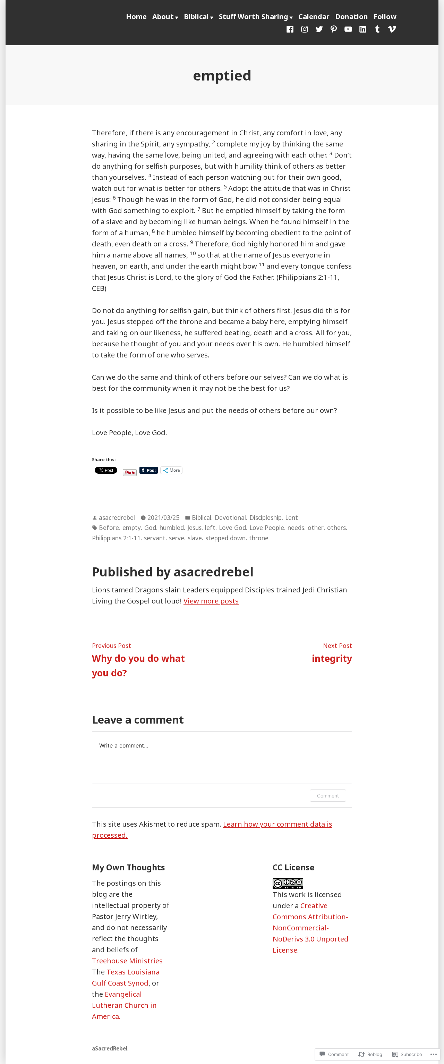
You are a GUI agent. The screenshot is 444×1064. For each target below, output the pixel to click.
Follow (385, 16)
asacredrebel (117, 517)
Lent (291, 517)
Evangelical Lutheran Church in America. (124, 1005)
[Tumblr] (377, 28)
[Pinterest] (333, 28)
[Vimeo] (390, 28)
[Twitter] (319, 28)
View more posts (211, 601)
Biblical (196, 16)
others (336, 527)
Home (136, 16)
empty (131, 527)
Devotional (230, 517)
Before (109, 527)
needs (296, 527)
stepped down (225, 538)
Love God (232, 527)
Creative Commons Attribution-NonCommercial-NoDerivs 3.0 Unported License (311, 928)
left (210, 527)
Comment (328, 796)
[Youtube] (348, 28)
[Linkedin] (363, 28)
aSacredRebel (109, 1048)
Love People (266, 527)
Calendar (314, 16)
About (163, 16)
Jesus (194, 527)
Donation (351, 16)
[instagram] (304, 28)
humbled (172, 527)
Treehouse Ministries (127, 960)
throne (258, 538)
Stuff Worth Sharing (253, 16)
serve (176, 538)
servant (154, 538)
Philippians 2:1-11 (116, 538)
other (316, 527)
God (150, 527)
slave (195, 538)
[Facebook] (291, 28)
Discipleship (265, 517)
